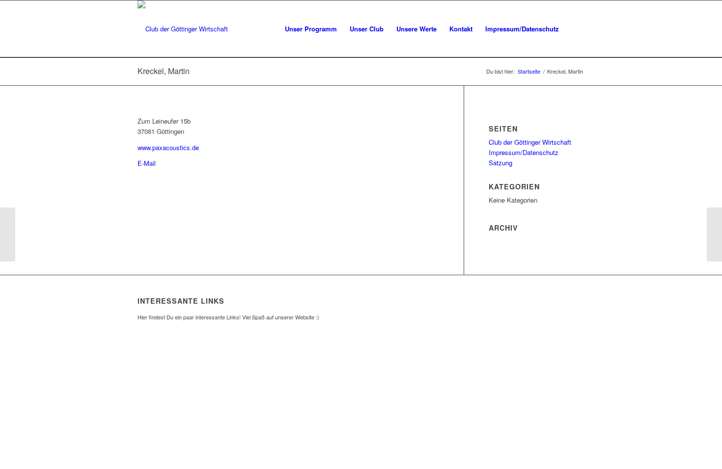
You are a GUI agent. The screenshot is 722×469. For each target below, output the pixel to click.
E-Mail (147, 163)
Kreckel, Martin (164, 71)
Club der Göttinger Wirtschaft (530, 142)
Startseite (529, 71)
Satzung (500, 162)
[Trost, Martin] (7, 234)
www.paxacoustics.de (168, 147)
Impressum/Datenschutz (523, 152)
